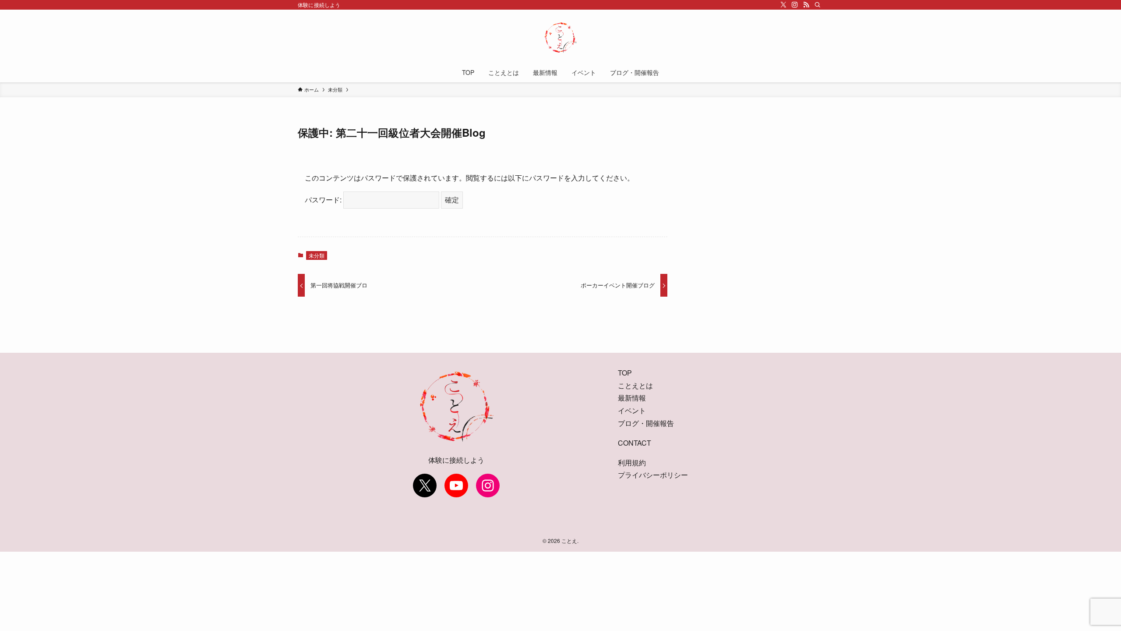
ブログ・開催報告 (646, 423)
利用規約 (632, 462)
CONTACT (634, 443)
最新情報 (632, 398)
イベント (632, 410)
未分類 (316, 255)
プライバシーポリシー (653, 475)
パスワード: (324, 200)
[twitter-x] (783, 5)
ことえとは (635, 385)
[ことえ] (560, 37)
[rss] (806, 5)
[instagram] (794, 5)
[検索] (817, 5)
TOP (625, 373)
